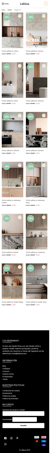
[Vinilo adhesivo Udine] (12, 30)
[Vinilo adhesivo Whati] (12, 231)
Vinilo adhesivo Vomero (35, 150)
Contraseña (7, 419)
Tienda (9, 10)
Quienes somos (8, 374)
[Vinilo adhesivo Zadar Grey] (36, 281)
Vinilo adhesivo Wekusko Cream (11, 201)
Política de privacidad (10, 399)
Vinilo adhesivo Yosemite (35, 252)
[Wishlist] (19, 16)
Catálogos (6, 369)
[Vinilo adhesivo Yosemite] (36, 231)
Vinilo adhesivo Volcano (35, 101)
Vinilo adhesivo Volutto (10, 150)
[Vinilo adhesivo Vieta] (12, 80)
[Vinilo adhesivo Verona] (36, 30)
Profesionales (7, 377)
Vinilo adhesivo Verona (34, 51)
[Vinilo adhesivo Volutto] (12, 129)
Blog (4, 366)
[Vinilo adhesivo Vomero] (36, 129)
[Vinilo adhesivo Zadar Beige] (12, 281)
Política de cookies (9, 396)
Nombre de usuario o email (13, 410)
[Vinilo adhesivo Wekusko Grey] (36, 179)
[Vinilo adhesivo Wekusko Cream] (12, 179)
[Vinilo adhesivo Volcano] (36, 80)
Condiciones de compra (11, 391)
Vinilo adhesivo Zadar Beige (12, 302)
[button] (45, 3)
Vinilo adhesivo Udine (10, 51)
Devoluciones (7, 393)
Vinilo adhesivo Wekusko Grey (35, 201)
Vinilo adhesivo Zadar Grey (36, 302)
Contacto (5, 371)
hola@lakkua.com (19, 353)
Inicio (3, 10)
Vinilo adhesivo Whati (10, 252)
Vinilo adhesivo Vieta (10, 101)
